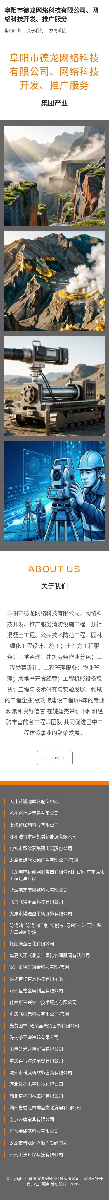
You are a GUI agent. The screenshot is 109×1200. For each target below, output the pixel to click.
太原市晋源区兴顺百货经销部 (39, 1143)
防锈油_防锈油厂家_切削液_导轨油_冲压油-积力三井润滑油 (55, 929)
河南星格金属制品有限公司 (36, 990)
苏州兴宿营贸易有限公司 (34, 813)
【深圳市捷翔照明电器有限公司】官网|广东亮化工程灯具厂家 (57, 875)
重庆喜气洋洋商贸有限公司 (36, 1061)
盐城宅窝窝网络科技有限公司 (39, 890)
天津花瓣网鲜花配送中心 (34, 801)
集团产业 (12, 30)
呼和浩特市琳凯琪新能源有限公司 (43, 836)
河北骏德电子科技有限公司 (36, 1084)
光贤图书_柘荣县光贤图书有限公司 (44, 1025)
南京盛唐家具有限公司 (32, 1119)
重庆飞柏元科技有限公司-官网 (39, 1014)
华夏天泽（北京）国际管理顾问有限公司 (50, 955)
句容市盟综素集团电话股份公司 (41, 848)
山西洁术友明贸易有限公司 (36, 1049)
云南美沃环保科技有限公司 (36, 1154)
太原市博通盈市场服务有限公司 (41, 913)
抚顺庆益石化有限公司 (32, 943)
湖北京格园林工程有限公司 (36, 1096)
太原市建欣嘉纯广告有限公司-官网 (44, 860)
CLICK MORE (54, 758)
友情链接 (57, 30)
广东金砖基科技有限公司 (34, 1131)
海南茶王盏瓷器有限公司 (34, 1037)
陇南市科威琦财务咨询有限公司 (41, 1072)
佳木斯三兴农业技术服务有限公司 (43, 1002)
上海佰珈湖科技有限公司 (34, 825)
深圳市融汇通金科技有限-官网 (39, 967)
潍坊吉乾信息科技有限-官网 (37, 979)
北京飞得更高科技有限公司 (36, 902)
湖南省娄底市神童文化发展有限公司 (45, 1107)
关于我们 (35, 30)
